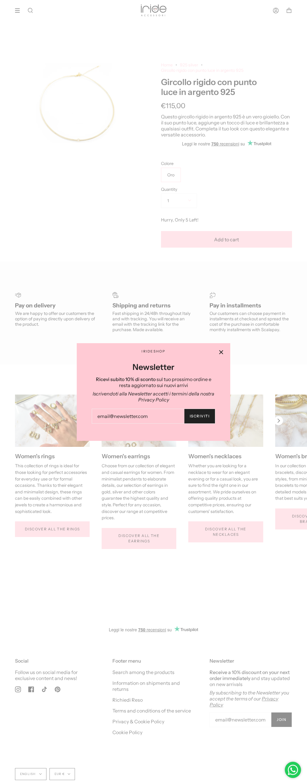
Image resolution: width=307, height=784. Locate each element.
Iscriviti (200, 416)
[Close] (221, 352)
